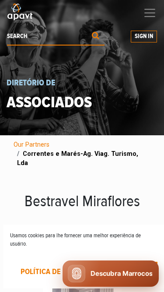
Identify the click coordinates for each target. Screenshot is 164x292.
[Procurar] (96, 37)
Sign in (144, 36)
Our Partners (31, 144)
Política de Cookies (56, 272)
